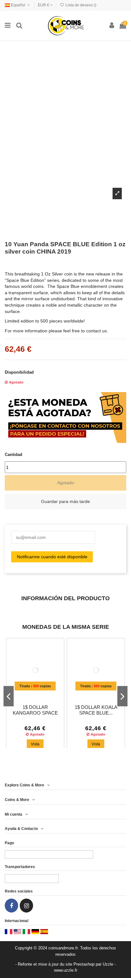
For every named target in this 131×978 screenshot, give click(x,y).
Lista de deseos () (80, 5)
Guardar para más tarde (65, 501)
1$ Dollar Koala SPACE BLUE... (96, 710)
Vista (35, 744)
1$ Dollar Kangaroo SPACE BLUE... (35, 713)
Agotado (65, 482)
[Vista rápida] (39, 693)
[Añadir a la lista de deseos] (30, 693)
